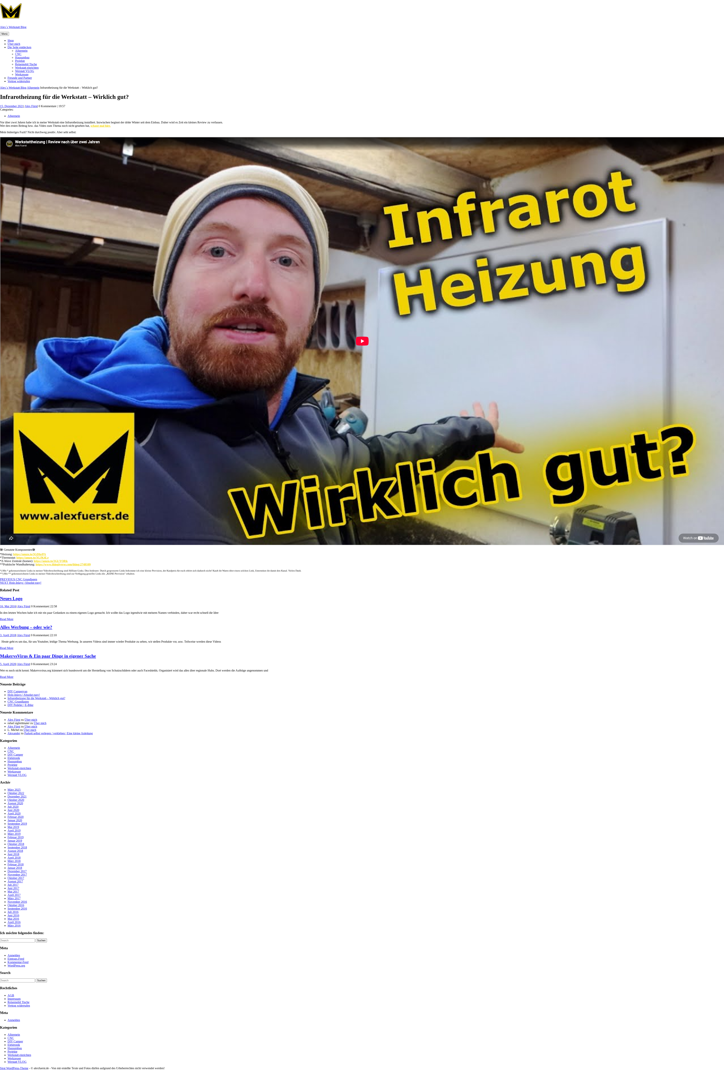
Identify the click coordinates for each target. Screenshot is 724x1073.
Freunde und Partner (20, 77)
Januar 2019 (15, 840)
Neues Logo (11, 598)
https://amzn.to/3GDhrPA (29, 554)
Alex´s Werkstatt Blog (13, 27)
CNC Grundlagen (18, 701)
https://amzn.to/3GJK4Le (32, 557)
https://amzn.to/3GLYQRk (51, 561)
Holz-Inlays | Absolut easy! (24, 694)
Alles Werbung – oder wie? (26, 627)
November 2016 (17, 901)
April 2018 (14, 857)
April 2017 (14, 895)
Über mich (14, 43)
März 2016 (14, 925)
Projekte (20, 60)
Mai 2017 (13, 891)
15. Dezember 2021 (12, 106)
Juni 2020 (13, 810)
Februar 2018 (16, 864)
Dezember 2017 (17, 871)
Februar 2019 (16, 837)
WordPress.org (16, 965)
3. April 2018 (8, 635)
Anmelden (14, 955)
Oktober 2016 (16, 905)
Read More (6, 619)
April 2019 (14, 830)
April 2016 (14, 922)
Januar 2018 (15, 867)
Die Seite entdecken (19, 47)
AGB (11, 995)
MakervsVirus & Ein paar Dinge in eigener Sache (48, 656)
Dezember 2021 (17, 796)
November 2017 (17, 874)
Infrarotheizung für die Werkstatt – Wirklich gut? (36, 698)
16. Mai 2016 (8, 606)
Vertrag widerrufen (19, 81)
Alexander (14, 733)
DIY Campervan (17, 691)
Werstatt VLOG (24, 71)
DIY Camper (15, 754)
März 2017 (14, 898)
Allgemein (21, 50)
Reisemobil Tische (26, 64)
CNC (18, 54)
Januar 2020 (15, 820)
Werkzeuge (21, 74)
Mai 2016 (13, 918)
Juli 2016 (13, 912)
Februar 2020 (16, 816)
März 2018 (14, 861)
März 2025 (14, 789)
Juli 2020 (13, 806)
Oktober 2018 (16, 844)
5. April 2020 (8, 664)
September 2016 (17, 908)
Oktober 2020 (16, 799)
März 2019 (14, 833)
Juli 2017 (13, 884)
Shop (11, 40)
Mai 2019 (13, 827)
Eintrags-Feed (16, 958)
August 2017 (15, 881)
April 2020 (14, 813)
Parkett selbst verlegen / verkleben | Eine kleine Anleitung (58, 733)
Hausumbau (22, 57)
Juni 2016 (13, 915)
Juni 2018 (13, 854)
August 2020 (15, 803)
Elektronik (14, 758)
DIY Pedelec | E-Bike (20, 705)
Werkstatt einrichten (27, 67)
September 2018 (17, 847)
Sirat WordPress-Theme (14, 1068)
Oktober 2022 (16, 793)
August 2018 (15, 850)
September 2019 (17, 823)
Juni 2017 (13, 888)
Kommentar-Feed (18, 962)
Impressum (14, 998)
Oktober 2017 (16, 878)
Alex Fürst (31, 106)
